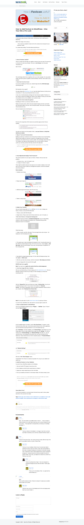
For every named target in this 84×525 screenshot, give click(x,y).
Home (35, 2)
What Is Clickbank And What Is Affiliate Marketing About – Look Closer (60, 114)
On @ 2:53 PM (24, 486)
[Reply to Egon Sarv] (50, 428)
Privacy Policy (56, 58)
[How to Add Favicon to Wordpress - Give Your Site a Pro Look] (33, 17)
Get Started (45, 2)
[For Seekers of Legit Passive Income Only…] (21, 2)
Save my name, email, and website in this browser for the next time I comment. (28, 514)
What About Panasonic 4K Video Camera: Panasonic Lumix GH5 (59, 105)
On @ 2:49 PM (21, 477)
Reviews (57, 2)
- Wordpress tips (25, 26)
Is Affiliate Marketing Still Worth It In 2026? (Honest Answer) (60, 102)
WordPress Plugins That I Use (59, 57)
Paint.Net (37, 209)
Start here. (61, 44)
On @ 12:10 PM (28, 460)
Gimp (30, 209)
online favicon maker (42, 398)
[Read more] (62, 85)
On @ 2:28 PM (24, 445)
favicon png (20, 396)
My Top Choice (52, 2)
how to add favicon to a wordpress (37, 396)
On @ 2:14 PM (21, 437)
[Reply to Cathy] (50, 417)
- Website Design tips (20, 26)
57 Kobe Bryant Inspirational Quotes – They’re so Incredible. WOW (60, 111)
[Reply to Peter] (50, 436)
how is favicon (27, 396)
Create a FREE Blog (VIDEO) (59, 54)
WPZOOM (66, 521)
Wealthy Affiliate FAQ (58, 52)
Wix (30, 91)
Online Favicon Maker (34, 300)
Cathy (20, 417)
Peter (20, 436)
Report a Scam (57, 55)
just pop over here (25, 409)
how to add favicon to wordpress (31, 398)
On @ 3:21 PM (24, 429)
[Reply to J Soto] (50, 476)
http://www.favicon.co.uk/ (41, 270)
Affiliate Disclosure (57, 60)
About (39, 2)
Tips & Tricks (64, 2)
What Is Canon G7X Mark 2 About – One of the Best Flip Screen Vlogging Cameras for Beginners (61, 108)
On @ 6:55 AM (21, 418)
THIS (47, 144)
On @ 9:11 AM (31, 469)
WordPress (27, 91)
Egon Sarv (20, 404)
